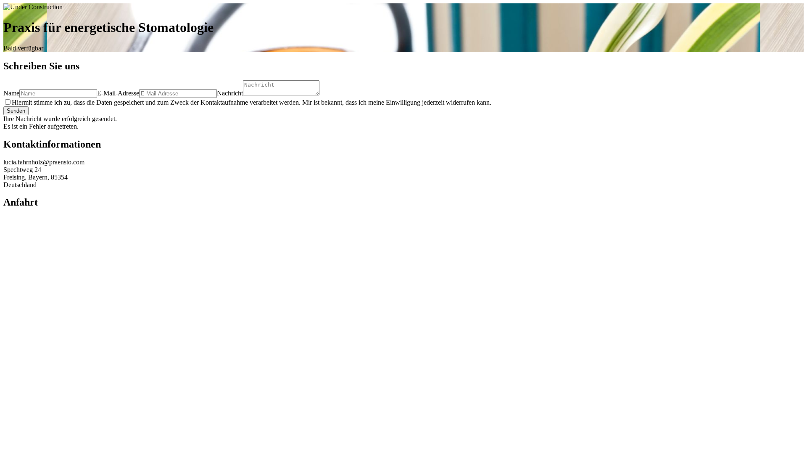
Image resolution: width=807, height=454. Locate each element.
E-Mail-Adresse (118, 93)
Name (11, 93)
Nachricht (230, 93)
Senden (16, 111)
